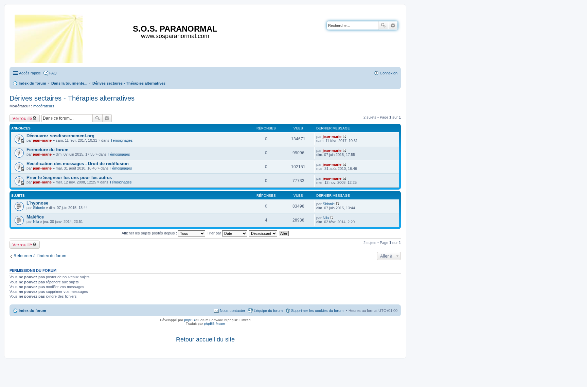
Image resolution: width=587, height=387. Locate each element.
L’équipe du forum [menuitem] (268, 311)
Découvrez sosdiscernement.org (60, 135)
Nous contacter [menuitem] (232, 311)
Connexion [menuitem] (388, 73)
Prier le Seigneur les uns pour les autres (69, 177)
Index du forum (32, 311)
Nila (36, 221)
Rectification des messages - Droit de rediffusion (77, 163)
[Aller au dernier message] (344, 137)
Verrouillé (22, 118)
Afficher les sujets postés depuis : (150, 233)
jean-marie (42, 140)
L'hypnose (37, 203)
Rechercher (383, 25)
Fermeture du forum (47, 149)
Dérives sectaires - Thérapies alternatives (72, 98)
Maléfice (35, 216)
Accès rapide (30, 73)
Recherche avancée (392, 25)
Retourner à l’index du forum (40, 255)
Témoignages (121, 140)
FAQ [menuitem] (53, 73)
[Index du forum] (49, 37)
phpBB (189, 320)
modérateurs (43, 106)
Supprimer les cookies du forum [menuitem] (317, 311)
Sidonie (39, 208)
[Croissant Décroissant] (263, 233)
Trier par (214, 233)
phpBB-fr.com (214, 324)
